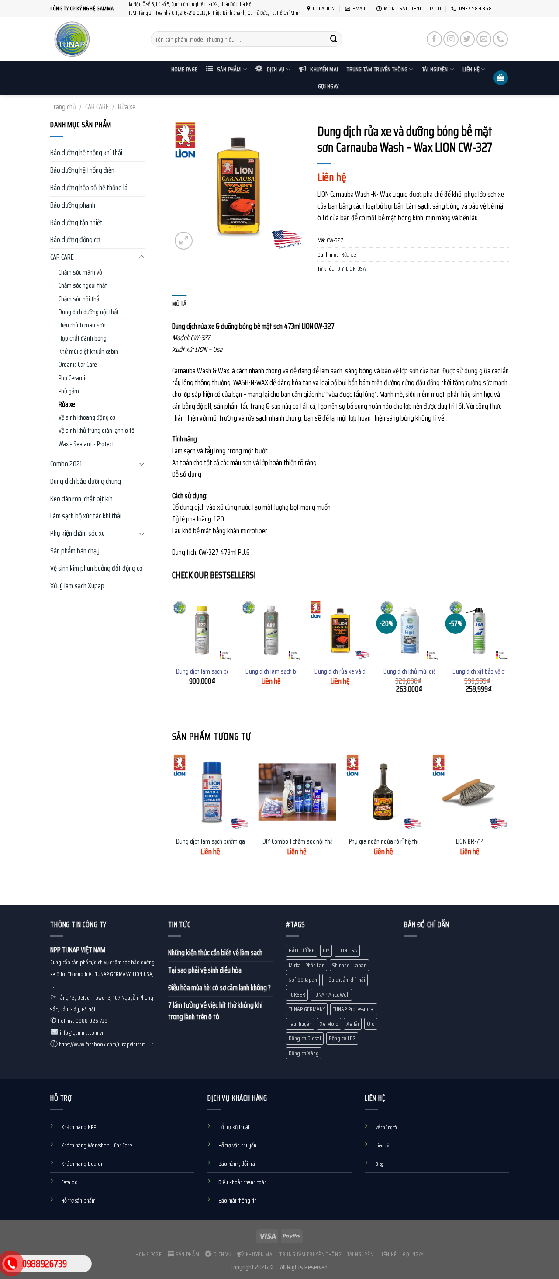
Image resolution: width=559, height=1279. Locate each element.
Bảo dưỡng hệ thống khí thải (86, 152)
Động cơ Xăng (304, 1053)
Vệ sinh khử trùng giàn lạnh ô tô (97, 430)
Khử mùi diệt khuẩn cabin (88, 351)
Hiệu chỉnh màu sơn (82, 325)
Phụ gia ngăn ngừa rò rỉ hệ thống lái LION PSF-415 (407, 842)
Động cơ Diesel (305, 1038)
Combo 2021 (66, 463)
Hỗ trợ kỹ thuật (233, 1127)
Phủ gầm (69, 391)
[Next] (508, 654)
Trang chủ (63, 106)
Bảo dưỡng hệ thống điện (82, 170)
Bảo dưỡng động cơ (75, 239)
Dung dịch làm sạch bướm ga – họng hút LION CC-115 (237, 842)
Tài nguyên (435, 69)
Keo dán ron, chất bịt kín (81, 498)
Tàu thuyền (300, 1024)
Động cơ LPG (342, 1038)
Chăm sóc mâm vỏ (80, 272)
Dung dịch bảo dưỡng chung (85, 481)
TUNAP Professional (354, 1009)
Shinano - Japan (349, 965)
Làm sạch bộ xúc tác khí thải (85, 515)
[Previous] (172, 654)
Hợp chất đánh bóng (83, 338)
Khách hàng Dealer (82, 1163)
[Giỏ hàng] (500, 77)
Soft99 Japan (303, 979)
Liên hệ (471, 69)
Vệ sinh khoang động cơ (87, 417)
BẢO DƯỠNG (302, 950)
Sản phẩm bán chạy (75, 550)
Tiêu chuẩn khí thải (345, 979)
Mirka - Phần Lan (306, 965)
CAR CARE (97, 106)
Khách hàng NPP (78, 1127)
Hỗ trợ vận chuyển (237, 1145)
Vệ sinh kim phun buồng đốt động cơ (96, 568)
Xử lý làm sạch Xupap (77, 585)
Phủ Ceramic (73, 378)
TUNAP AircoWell (331, 994)
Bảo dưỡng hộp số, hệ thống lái (89, 187)
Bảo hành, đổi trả (236, 1163)
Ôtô (371, 1024)
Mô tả (179, 303)
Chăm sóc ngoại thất (83, 285)
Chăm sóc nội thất (80, 299)
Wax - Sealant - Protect (86, 444)
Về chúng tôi (387, 1127)
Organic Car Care (78, 364)
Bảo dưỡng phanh (72, 205)
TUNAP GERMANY (307, 1009)
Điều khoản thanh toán (242, 1182)
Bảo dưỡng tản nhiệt (76, 222)
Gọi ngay (328, 86)
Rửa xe (126, 106)
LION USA (356, 268)
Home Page (184, 69)
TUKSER (297, 994)
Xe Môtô (329, 1024)
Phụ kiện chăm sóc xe (77, 533)
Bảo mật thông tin (237, 1200)
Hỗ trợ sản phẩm (78, 1200)
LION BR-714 (470, 842)
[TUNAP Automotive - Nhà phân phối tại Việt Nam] (94, 39)
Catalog (69, 1182)
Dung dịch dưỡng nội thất (89, 312)
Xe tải (352, 1024)
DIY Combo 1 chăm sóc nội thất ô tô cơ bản (312, 842)
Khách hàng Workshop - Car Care (96, 1145)
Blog (379, 1164)
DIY (340, 268)
